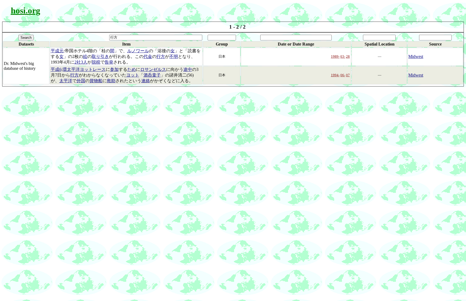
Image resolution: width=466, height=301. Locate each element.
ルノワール (138, 51)
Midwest (415, 56)
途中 (187, 69)
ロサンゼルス (153, 69)
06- (342, 75)
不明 (173, 56)
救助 (111, 80)
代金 (147, 56)
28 (348, 56)
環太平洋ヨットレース (84, 69)
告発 (109, 62)
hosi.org (25, 10)
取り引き (100, 56)
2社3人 (80, 62)
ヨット (132, 75)
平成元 (57, 51)
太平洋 (65, 80)
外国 (81, 80)
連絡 (145, 80)
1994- (335, 75)
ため (131, 69)
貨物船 (96, 80)
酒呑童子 (152, 75)
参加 (114, 69)
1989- (335, 56)
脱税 (96, 62)
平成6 (56, 69)
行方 (160, 56)
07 (348, 75)
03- (342, 56)
